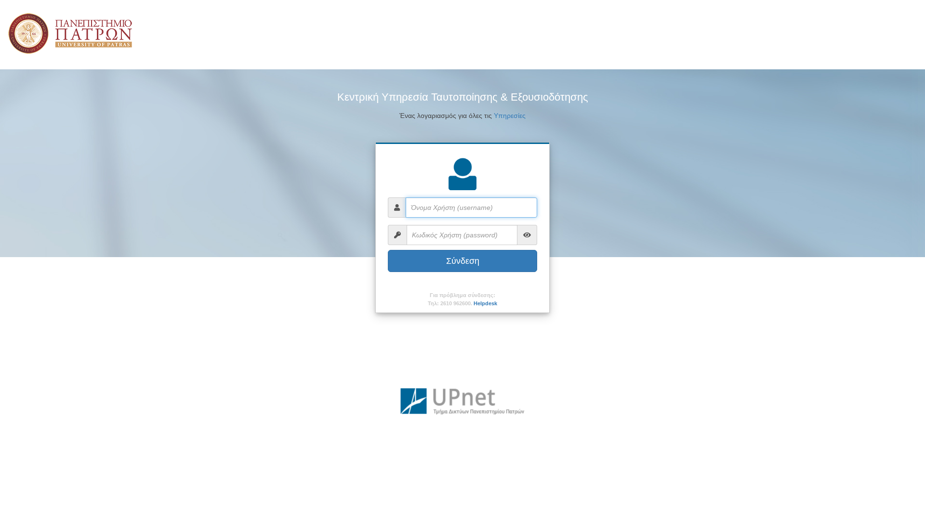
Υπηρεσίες (510, 115)
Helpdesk (485, 303)
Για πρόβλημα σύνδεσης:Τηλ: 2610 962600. (462, 299)
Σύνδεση (462, 261)
